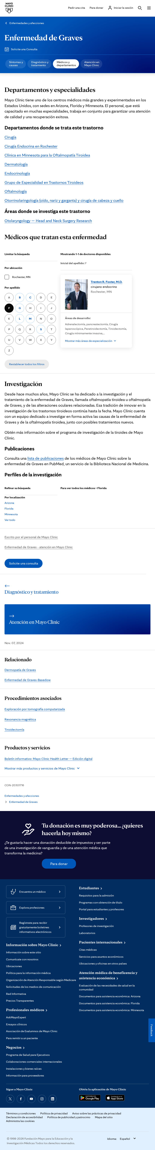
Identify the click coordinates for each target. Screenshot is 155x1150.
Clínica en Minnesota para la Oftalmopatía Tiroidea (47, 155)
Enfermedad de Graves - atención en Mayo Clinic (39, 547)
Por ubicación (13, 268)
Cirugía (10, 137)
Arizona (9, 503)
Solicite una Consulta (24, 49)
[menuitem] (16, 64)
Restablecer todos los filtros (26, 364)
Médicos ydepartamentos (66, 63)
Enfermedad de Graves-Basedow (28, 680)
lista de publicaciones (45, 458)
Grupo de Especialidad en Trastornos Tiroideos (44, 182)
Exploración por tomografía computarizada (35, 709)
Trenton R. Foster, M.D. (106, 282)
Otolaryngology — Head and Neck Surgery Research (48, 220)
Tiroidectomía (14, 729)
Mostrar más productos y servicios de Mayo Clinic (40, 768)
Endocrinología (17, 173)
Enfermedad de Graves (44, 37)
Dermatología (16, 164)
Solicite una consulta (23, 563)
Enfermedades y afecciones (26, 23)
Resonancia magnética (20, 719)
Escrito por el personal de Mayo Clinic (31, 537)
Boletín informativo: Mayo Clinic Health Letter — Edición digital (48, 759)
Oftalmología (16, 191)
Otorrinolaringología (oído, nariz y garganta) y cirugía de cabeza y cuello (64, 200)
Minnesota (11, 514)
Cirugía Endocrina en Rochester (31, 146)
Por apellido (12, 287)
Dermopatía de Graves (20, 670)
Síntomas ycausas (16, 63)
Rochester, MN (21, 277)
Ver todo (10, 520)
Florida (9, 508)
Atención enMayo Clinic (91, 63)
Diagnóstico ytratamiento (39, 63)
